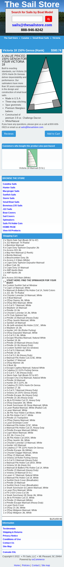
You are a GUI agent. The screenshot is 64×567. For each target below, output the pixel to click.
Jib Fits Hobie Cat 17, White (20, 415)
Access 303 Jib (14, 250)
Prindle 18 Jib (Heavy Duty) (20, 345)
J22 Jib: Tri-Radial (15, 293)
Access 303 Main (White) (19, 277)
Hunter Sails (9, 187)
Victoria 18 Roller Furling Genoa (22, 458)
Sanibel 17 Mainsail (16, 360)
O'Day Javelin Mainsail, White (21, 320)
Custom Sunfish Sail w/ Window (22, 285)
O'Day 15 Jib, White (16, 507)
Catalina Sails (10, 184)
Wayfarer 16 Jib (14, 328)
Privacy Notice (10, 536)
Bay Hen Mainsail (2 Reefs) (20, 252)
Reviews (9, 133)
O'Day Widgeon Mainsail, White (22, 510)
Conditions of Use (12, 539)
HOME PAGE (9, 227)
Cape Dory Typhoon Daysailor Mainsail (25, 262)
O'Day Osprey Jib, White (18, 300)
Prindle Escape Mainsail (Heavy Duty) (25, 503)
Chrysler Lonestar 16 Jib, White (22, 313)
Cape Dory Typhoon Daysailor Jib (23, 247)
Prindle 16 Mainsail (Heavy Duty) (22, 318)
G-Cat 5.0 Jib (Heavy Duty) (19, 355)
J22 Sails (7, 209)
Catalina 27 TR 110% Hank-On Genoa (25, 448)
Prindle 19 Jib (13, 310)
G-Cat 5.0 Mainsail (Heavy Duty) (22, 460)
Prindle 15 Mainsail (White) (20, 500)
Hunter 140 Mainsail (16, 445)
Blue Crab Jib (13, 265)
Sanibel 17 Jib (13, 388)
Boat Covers (9, 212)
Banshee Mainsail (15, 245)
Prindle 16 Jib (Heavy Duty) (20, 398)
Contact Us (8, 543)
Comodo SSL (9, 552)
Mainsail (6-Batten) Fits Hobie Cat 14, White (28, 468)
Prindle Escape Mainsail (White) (22, 430)
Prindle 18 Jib (13, 353)
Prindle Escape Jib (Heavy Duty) (22, 395)
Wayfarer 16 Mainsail (17, 308)
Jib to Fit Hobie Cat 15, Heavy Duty (23, 400)
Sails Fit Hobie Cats (13, 223)
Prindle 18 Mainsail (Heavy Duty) (22, 343)
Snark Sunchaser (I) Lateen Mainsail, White (27, 488)
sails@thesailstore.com (32, 25)
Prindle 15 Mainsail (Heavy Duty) (22, 470)
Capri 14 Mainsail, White (18, 288)
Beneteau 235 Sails (12, 205)
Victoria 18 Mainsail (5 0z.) (32, 168)
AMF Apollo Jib (14, 272)
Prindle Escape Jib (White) (19, 450)
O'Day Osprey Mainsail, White (21, 420)
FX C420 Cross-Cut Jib (18, 493)
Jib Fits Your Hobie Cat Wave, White (24, 413)
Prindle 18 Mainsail (16, 380)
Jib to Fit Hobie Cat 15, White (20, 498)
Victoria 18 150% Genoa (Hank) (22, 393)
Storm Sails (9, 198)
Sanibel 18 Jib (13, 340)
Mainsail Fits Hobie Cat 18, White (23, 478)
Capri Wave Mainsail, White (20, 433)
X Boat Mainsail (14, 298)
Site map (45, 565)
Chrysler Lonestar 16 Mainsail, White (24, 295)
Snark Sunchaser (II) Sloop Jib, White (24, 495)
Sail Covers (9, 216)
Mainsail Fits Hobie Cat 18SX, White (24, 463)
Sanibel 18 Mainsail (16, 323)
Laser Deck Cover (15, 505)
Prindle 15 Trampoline (17, 418)
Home (17, 565)
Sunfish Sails (9, 194)
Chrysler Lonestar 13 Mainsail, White (24, 443)
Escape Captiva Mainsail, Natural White (26, 368)
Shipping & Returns (12, 532)
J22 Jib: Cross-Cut (15, 435)
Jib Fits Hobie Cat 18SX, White (21, 438)
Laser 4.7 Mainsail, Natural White (23, 475)
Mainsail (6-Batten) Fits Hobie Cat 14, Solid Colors (31, 290)
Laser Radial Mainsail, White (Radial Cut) (27, 408)
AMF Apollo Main (15, 270)
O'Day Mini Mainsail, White (19, 303)
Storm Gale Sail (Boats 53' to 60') (22, 375)
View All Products (12, 230)
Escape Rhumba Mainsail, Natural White (26, 338)
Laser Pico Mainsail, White (19, 490)
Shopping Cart (10, 236)
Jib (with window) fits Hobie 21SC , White (26, 325)
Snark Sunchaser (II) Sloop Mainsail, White (27, 405)
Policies (26, 565)
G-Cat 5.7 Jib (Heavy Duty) (19, 373)
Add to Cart (53, 133)
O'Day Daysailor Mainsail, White (22, 333)
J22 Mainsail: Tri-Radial (18, 242)
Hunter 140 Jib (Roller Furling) (21, 330)
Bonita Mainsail (14, 255)
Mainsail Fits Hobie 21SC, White (22, 425)
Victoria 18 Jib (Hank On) (19, 465)
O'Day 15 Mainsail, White (19, 455)
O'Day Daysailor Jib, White (19, 403)
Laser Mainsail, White (17, 410)
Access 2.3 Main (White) (18, 260)
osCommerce (38, 559)
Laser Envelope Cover (17, 423)
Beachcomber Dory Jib (18, 257)
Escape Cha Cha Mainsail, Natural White (26, 378)
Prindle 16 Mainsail (16, 483)
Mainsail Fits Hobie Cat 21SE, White (24, 358)
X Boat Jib (11, 365)
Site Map (7, 546)
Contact (35, 565)
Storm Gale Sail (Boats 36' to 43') (22, 240)
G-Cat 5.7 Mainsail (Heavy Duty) (22, 390)
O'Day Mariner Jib (15, 363)
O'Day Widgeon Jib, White (19, 512)
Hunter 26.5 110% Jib (17, 383)
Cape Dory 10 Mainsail (18, 267)
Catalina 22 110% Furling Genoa (22, 370)
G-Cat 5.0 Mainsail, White (19, 350)
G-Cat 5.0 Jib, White (16, 335)
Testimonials (9, 528)
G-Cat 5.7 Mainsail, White (19, 305)
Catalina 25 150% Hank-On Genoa (23, 385)
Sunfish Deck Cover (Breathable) (22, 480)
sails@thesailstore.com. (32, 127)
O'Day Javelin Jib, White (18, 440)
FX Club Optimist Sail (17, 315)
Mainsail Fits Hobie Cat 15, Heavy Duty (25, 428)
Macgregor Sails (11, 191)
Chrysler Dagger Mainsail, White (22, 453)
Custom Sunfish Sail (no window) (23, 348)
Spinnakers (8, 220)
